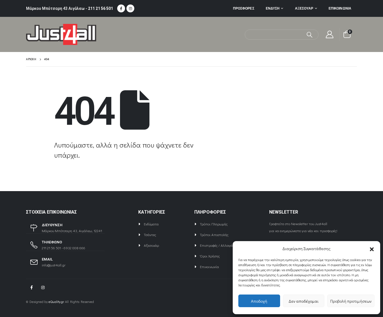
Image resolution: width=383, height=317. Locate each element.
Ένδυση (273, 8)
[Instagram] (130, 8)
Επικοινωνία (340, 8)
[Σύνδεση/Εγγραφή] (329, 34)
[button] (372, 248)
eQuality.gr (56, 302)
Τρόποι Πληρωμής (214, 223)
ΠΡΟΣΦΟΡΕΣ (243, 8)
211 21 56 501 (100, 8)
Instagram (43, 287)
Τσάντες (150, 234)
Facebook (31, 287)
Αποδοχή (259, 301)
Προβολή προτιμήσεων (351, 301)
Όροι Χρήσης (210, 255)
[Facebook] (121, 8)
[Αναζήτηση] (309, 34)
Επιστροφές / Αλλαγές (217, 245)
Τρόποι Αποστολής (214, 234)
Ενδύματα (151, 223)
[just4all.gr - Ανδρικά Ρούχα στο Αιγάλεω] (61, 34)
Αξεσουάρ (304, 8)
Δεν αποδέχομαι (304, 301)
